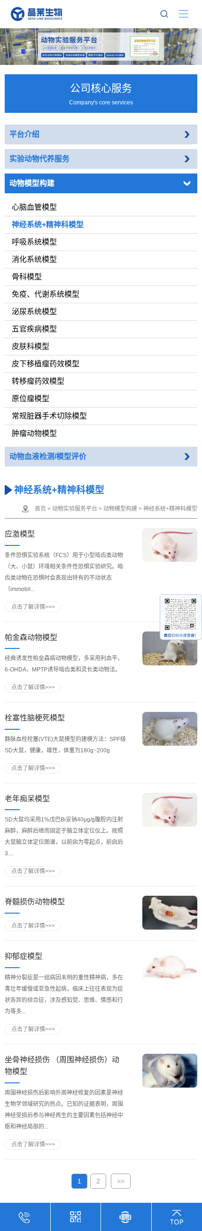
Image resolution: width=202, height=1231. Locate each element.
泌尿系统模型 (34, 312)
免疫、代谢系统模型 (45, 294)
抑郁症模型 (23, 956)
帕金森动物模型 (31, 637)
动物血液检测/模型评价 (47, 456)
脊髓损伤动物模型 (35, 902)
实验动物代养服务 (39, 159)
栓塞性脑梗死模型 (35, 718)
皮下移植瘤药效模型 (45, 364)
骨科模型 (27, 277)
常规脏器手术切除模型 (49, 416)
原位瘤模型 (30, 398)
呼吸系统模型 (34, 242)
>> (120, 1181)
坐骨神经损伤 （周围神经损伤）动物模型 (62, 1066)
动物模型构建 (31, 183)
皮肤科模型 (30, 346)
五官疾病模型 (34, 329)
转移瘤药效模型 (38, 381)
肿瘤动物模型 (34, 433)
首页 (40, 508)
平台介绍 (24, 134)
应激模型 (20, 534)
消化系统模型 (34, 259)
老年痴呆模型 (27, 799)
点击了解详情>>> (33, 607)
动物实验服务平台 (74, 508)
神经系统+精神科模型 (48, 225)
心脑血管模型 (34, 207)
